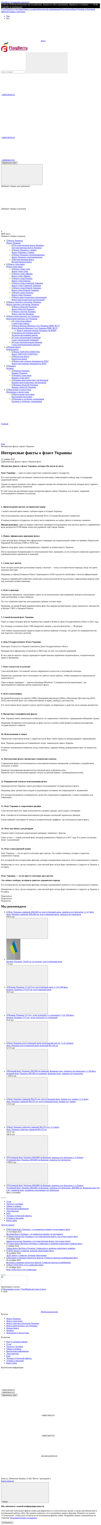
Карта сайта (11, 1220)
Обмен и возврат (30, 9)
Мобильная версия (49, 1312)
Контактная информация (49, 9)
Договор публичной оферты (19, 1216)
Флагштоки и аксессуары (17, 392)
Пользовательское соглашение (23, 1518)
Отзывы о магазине (16, 12)
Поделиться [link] (6, 896)
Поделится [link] (6, 901)
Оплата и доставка (14, 9)
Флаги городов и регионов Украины (22, 304)
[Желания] (50, 197)
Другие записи (7, 1225)
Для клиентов (66, 9)
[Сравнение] (22, 174)
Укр (8, 16)
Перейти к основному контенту (15, 2)
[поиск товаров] (46, 62)
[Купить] (27, 928)
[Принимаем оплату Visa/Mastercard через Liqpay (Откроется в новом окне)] (23, 1289)
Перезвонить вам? (9, 163)
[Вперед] (5, 1197)
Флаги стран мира (14, 266)
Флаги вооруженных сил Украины (21, 319)
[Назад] (2, 1197)
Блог (75, 9)
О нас (3, 9)
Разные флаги (12, 349)
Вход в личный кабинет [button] (17, 1342)
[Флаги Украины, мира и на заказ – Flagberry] (14, 1284)
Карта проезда (7, 1481)
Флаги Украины (13, 243)
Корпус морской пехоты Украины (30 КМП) (36, 330)
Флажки (10, 368)
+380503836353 (8, 95)
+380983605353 (8, 160)
